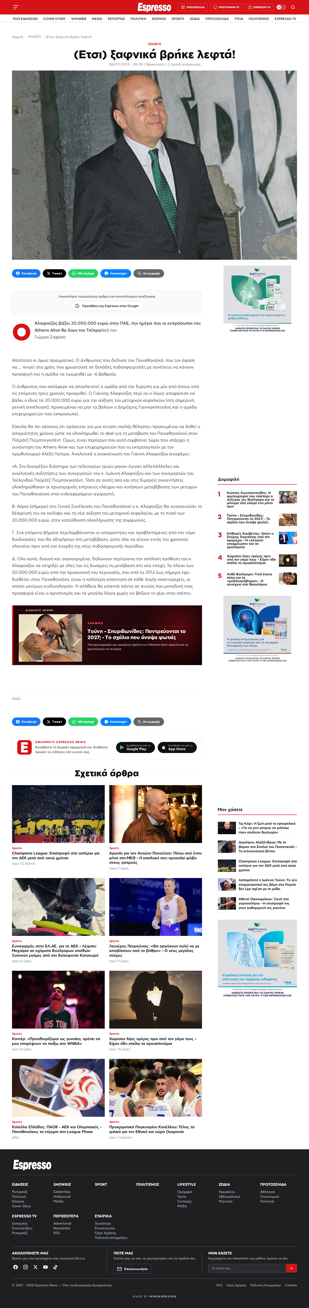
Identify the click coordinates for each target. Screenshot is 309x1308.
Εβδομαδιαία (229, 1196)
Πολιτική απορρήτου (111, 1237)
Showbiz (62, 1184)
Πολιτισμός (147, 1184)
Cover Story (21, 1206)
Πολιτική (19, 1196)
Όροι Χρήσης (105, 1233)
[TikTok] (55, 1267)
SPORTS (177, 19)
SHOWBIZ (78, 19)
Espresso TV (24, 1216)
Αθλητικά (267, 1192)
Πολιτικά (267, 1201)
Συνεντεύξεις (22, 1228)
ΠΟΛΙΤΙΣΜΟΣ (259, 19)
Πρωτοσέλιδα (273, 1184)
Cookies (291, 1285)
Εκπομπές (20, 1223)
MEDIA (97, 19)
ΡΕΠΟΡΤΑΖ (116, 19)
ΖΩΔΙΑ (195, 19)
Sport (101, 1184)
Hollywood (62, 1196)
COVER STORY (54, 19)
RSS (56, 1233)
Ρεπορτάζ (19, 1192)
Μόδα (182, 1206)
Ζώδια (224, 1184)
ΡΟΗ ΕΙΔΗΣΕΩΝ (25, 19)
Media (58, 1201)
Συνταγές (184, 1201)
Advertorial (62, 1223)
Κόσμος (18, 1201)
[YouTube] (45, 1267)
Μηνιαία (226, 1201)
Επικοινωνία (105, 1228)
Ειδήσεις (20, 1184)
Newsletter (62, 1228)
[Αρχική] (32, 1164)
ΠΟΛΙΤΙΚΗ (138, 19)
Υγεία (181, 1196)
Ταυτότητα (103, 1223)
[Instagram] (25, 1267)
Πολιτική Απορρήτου (265, 1285)
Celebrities (61, 1192)
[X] (35, 1267)
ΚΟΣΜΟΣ (159, 19)
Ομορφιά (184, 1192)
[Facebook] (15, 1267)
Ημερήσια (227, 1192)
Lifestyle (186, 1184)
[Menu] (16, 7)
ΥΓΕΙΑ (238, 19)
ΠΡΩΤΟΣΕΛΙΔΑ (217, 19)
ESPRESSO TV (285, 19)
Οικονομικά (269, 1196)
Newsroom (155, 64)
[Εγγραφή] (291, 1268)
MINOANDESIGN (162, 1296)
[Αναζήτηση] (293, 7)
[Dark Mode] (281, 7)
